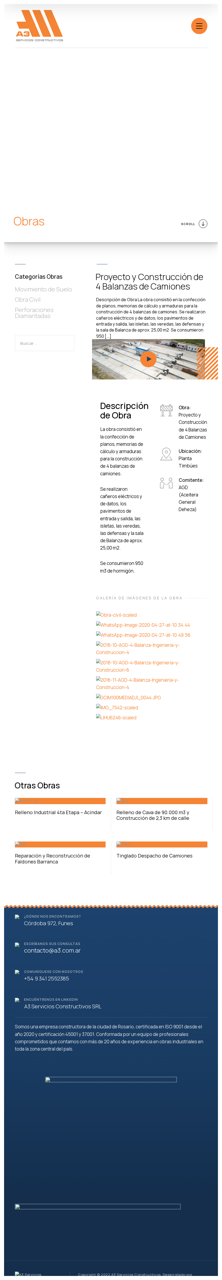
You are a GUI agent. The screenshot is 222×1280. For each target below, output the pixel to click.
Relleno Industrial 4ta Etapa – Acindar (58, 812)
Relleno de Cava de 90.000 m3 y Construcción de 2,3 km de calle (152, 815)
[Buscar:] (44, 343)
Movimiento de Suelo (43, 289)
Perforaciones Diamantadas (34, 313)
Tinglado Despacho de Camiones (154, 855)
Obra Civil (28, 299)
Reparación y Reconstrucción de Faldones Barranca (52, 858)
